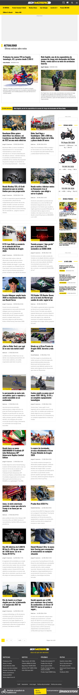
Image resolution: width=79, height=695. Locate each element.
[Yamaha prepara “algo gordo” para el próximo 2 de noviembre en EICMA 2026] (42, 233)
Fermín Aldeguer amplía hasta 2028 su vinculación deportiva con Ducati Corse (14, 297)
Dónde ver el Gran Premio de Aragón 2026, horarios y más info (42, 348)
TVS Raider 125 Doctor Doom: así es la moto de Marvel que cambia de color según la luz (42, 297)
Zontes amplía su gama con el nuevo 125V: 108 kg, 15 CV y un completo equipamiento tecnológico (42, 396)
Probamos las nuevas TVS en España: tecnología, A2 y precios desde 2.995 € (18, 58)
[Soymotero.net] (39, 3)
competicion (7, 240)
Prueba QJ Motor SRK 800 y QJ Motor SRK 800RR (67, 244)
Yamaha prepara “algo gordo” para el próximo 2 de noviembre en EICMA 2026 (42, 246)
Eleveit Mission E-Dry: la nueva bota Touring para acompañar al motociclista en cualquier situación (42, 550)
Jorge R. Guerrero (45, 67)
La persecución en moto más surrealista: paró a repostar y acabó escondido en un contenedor (14, 396)
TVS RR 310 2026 (68, 166)
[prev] (73, 108)
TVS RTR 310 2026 (68, 188)
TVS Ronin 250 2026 (68, 142)
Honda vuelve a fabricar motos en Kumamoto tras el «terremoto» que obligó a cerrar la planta (42, 190)
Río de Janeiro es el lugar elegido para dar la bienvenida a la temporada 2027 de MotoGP (14, 603)
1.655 (19, 640)
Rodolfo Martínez (35, 508)
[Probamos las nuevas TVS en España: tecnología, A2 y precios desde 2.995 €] (20, 75)
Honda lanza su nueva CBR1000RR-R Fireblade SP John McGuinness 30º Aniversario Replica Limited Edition (13, 453)
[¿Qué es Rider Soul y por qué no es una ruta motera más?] (14, 335)
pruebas (34, 499)
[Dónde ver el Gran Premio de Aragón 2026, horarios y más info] (42, 335)
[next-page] (24, 640)
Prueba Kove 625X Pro (39, 503)
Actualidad (7, 129)
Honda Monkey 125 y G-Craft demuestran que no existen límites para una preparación (14, 189)
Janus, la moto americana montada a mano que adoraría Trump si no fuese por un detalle (14, 507)
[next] (76, 108)
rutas (33, 129)
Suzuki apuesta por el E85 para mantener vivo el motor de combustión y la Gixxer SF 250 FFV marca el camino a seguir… (42, 604)
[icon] (63, 3)
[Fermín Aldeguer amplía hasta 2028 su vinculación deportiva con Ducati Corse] (14, 284)
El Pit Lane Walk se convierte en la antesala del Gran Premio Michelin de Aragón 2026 (14, 247)
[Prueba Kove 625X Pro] (42, 493)
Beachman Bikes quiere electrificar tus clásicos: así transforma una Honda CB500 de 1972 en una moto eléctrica (14, 137)
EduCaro (33, 144)
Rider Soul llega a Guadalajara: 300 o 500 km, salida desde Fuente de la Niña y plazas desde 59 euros (42, 137)
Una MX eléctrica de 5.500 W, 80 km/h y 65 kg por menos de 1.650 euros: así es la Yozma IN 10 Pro (14, 550)
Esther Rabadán (6, 62)
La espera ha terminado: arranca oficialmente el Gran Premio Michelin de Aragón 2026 (42, 452)
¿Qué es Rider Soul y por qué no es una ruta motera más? (14, 347)
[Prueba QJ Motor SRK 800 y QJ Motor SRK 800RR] (67, 238)
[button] (72, 2)
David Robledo (35, 355)
